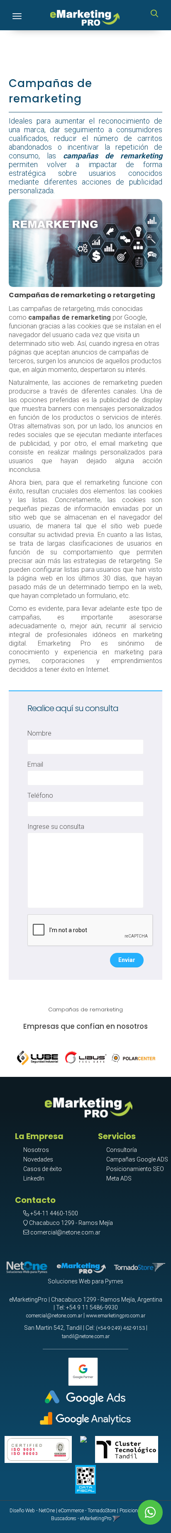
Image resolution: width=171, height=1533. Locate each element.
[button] (154, 14)
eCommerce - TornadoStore (87, 1511)
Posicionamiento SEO (135, 1169)
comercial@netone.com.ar (65, 1232)
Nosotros (36, 1150)
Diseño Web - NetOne (32, 1511)
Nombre (39, 733)
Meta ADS (119, 1178)
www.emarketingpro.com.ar (115, 1316)
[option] (38, 1056)
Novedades (38, 1159)
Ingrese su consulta (55, 827)
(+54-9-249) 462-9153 (120, 1328)
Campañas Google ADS (137, 1159)
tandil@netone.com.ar (86, 1336)
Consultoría (121, 1150)
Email (35, 764)
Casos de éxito (42, 1169)
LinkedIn (33, 1178)
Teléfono (40, 795)
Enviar (126, 960)
